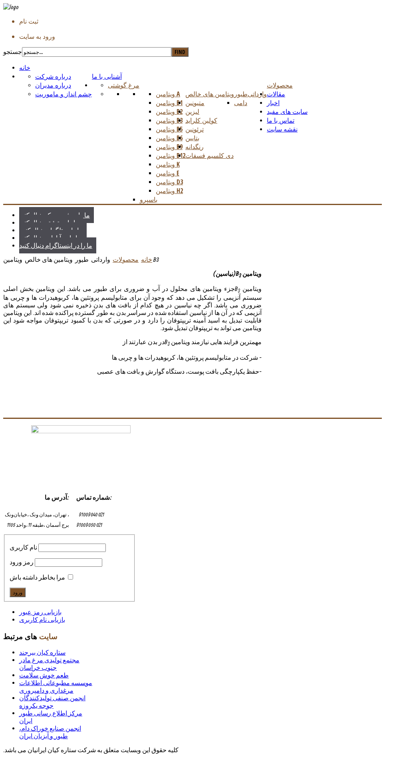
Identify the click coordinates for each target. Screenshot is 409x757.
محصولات (280, 85)
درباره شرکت (53, 76)
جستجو (12, 51)
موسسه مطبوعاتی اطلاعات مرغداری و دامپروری (55, 686)
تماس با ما (280, 120)
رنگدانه (194, 146)
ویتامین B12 (170, 155)
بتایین (192, 137)
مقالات (276, 94)
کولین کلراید (201, 120)
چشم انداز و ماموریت (63, 94)
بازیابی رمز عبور (40, 612)
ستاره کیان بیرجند (42, 652)
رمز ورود (22, 562)
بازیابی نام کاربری (42, 619)
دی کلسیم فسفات (209, 155)
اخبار (273, 102)
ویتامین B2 (169, 111)
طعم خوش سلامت (44, 675)
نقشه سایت (282, 129)
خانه (24, 67)
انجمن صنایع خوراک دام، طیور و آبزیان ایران (50, 732)
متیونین (194, 102)
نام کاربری (23, 547)
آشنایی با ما (107, 76)
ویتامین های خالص (209, 94)
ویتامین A (168, 94)
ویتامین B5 (169, 129)
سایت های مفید (287, 111)
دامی (240, 102)
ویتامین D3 (169, 181)
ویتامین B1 (169, 102)
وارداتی (257, 94)
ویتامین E (167, 173)
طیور (241, 94)
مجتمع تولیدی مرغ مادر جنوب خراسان (49, 663)
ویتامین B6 (169, 137)
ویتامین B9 (169, 146)
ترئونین (194, 129)
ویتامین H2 (169, 190)
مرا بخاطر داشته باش (37, 577)
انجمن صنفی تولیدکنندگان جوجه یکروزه (52, 701)
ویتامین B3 (169, 120)
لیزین (192, 111)
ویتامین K (168, 164)
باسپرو (148, 199)
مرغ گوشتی (123, 85)
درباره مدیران (53, 85)
